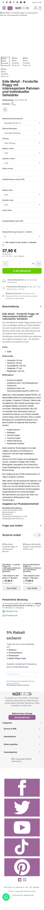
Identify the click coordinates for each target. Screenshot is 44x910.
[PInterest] (17, 2)
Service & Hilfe (37, 2)
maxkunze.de (28, 895)
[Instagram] (21, 2)
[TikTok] (14, 2)
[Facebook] (3, 2)
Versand (21, 256)
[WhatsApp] (24, 2)
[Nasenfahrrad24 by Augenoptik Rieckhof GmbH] (22, 8)
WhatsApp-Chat (11, 611)
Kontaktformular (11, 615)
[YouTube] (10, 2)
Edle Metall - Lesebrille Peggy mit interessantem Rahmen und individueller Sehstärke (11, 568)
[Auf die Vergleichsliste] (5, 109)
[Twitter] (7, 2)
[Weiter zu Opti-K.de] (22, 760)
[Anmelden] (35, 8)
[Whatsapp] (6, 897)
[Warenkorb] (40, 8)
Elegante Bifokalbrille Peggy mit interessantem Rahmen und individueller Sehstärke (32, 568)
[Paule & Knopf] (14, 104)
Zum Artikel (12, 588)
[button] (22, 306)
